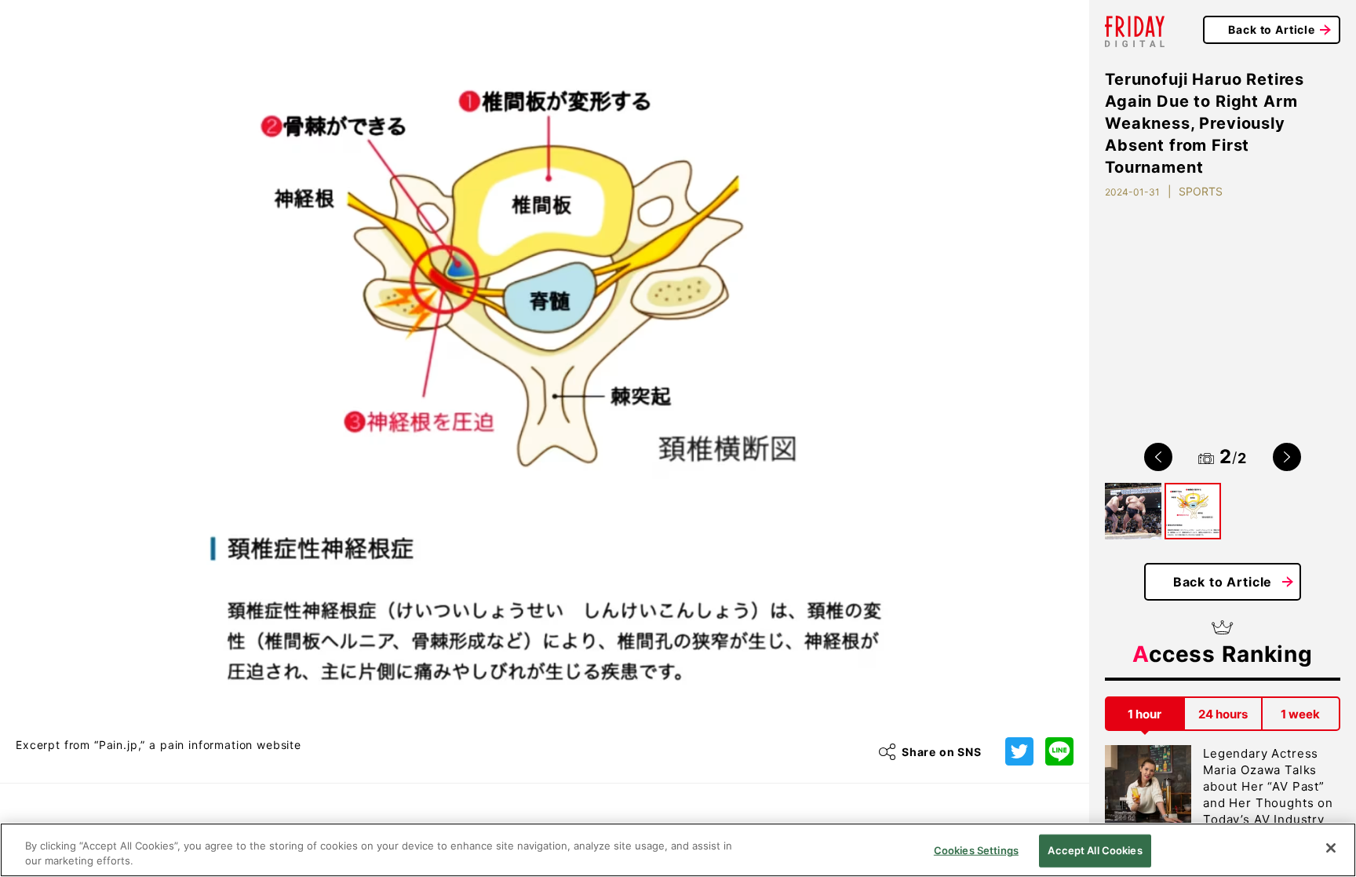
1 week (1300, 714)
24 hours (1223, 714)
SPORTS (1201, 191)
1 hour (1144, 714)
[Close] (1331, 848)
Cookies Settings (976, 850)
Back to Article (1271, 29)
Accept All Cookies (1095, 850)
